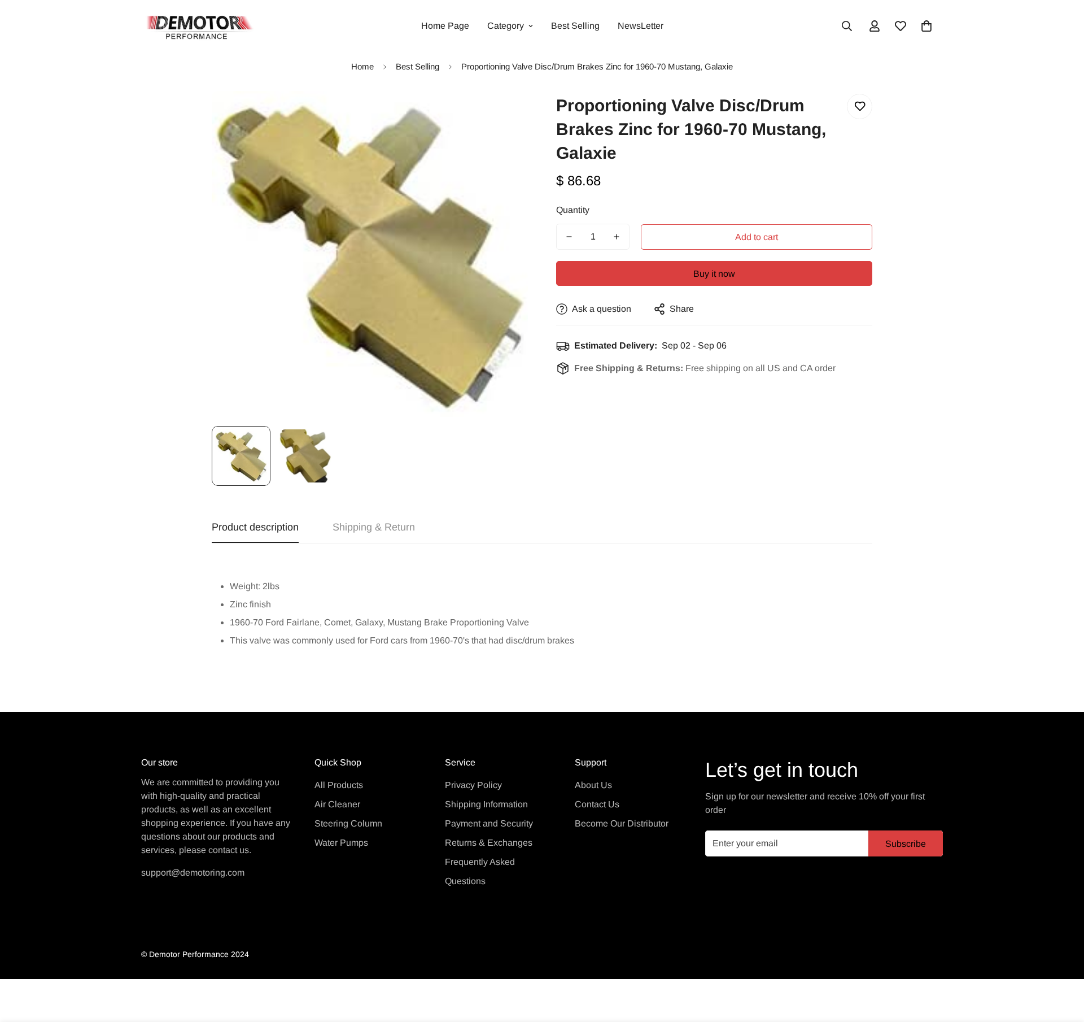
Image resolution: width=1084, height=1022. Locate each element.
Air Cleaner (337, 804)
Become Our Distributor (621, 823)
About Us (593, 785)
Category (505, 26)
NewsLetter (640, 26)
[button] (926, 26)
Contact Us (597, 804)
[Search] (847, 26)
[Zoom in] (504, 115)
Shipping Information (486, 804)
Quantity (572, 210)
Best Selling (575, 26)
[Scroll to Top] (1062, 960)
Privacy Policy (473, 785)
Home (362, 66)
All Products (338, 785)
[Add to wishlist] (859, 106)
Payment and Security (489, 823)
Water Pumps (341, 842)
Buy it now (714, 274)
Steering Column (348, 823)
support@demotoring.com (192, 872)
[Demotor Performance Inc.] (197, 26)
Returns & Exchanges (488, 842)
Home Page (445, 26)
